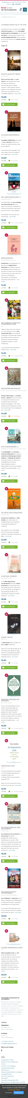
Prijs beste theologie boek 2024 (9, 1080)
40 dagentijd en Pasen (7, 1060)
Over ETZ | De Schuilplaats (8, 1066)
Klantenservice (5, 1070)
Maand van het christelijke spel (9, 1062)
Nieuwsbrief (4, 1078)
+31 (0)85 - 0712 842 (7, 1041)
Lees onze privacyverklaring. (14, 1089)
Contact (3, 1064)
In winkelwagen (10, 104)
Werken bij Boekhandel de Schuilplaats (11, 1072)
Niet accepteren (8, 1092)
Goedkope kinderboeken (8, 1068)
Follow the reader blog (7, 1076)
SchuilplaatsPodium (6, 1074)
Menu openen (25, 10)
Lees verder (17, 93)
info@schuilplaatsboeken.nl (9, 1043)
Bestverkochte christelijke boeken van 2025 (13, 1082)
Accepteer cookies (19, 1092)
